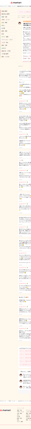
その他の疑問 (5, 53)
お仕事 (3, 28)
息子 (26, 58)
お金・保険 (4, 22)
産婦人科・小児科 (6, 51)
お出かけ (4, 48)
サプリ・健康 (5, 36)
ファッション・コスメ (7, 39)
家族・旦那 (4, 45)
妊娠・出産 (4, 16)
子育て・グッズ (5, 19)
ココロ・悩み (5, 42)
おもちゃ (27, 56)
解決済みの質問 (5, 14)
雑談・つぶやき (5, 56)
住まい (3, 25)
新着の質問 (4, 11)
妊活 (3, 34)
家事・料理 (4, 31)
